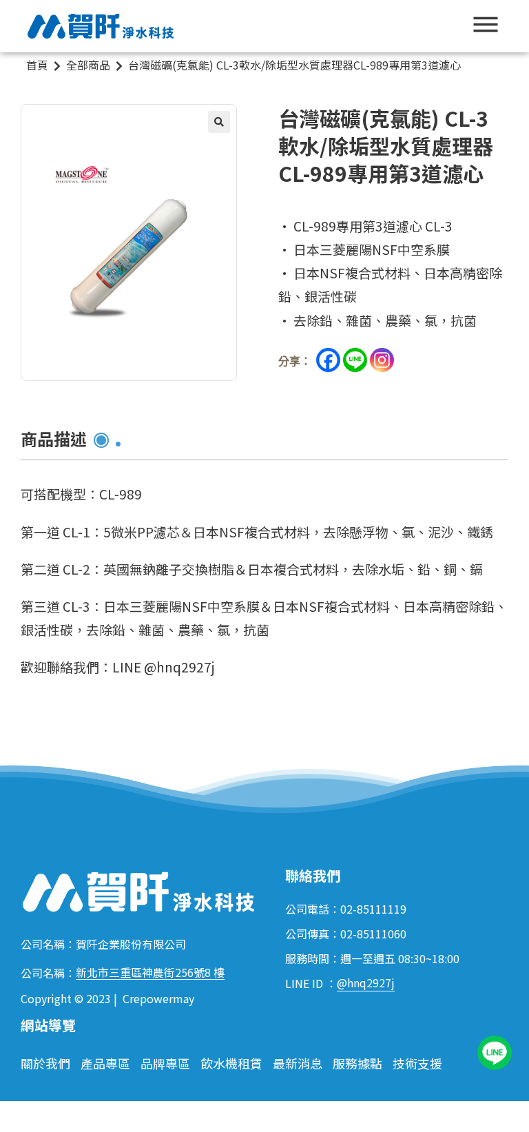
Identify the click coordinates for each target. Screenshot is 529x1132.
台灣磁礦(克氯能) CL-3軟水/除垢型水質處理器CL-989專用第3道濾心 (294, 64)
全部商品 (88, 64)
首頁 (37, 64)
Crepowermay (158, 998)
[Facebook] (328, 360)
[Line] (355, 360)
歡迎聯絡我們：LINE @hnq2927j (117, 666)
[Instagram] (382, 360)
